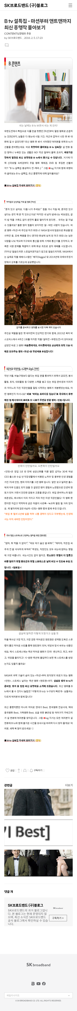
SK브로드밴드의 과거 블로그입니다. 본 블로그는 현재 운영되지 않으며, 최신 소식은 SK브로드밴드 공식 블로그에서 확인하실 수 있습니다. (28, 917)
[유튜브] (38, 983)
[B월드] (33, 983)
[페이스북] (44, 983)
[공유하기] (19, 770)
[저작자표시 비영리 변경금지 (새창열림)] (50, 770)
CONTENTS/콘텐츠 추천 (17, 34)
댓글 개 (8, 891)
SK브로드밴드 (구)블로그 (26, 5)
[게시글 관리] (25, 770)
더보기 (69, 785)
